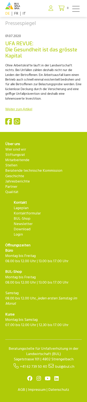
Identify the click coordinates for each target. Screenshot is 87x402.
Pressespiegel (20, 23)
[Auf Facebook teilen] (9, 123)
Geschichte (14, 176)
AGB (21, 390)
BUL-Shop (22, 219)
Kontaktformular (27, 213)
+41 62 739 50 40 (33, 367)
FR (16, 13)
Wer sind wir (15, 150)
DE (7, 13)
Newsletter (23, 224)
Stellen (11, 165)
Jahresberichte (17, 181)
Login (18, 235)
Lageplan (21, 208)
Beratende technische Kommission (33, 171)
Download (22, 229)
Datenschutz (58, 390)
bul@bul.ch (64, 367)
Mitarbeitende (17, 160)
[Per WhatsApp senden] (17, 123)
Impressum (37, 390)
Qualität (11, 192)
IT (24, 13)
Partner (11, 187)
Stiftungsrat (15, 155)
